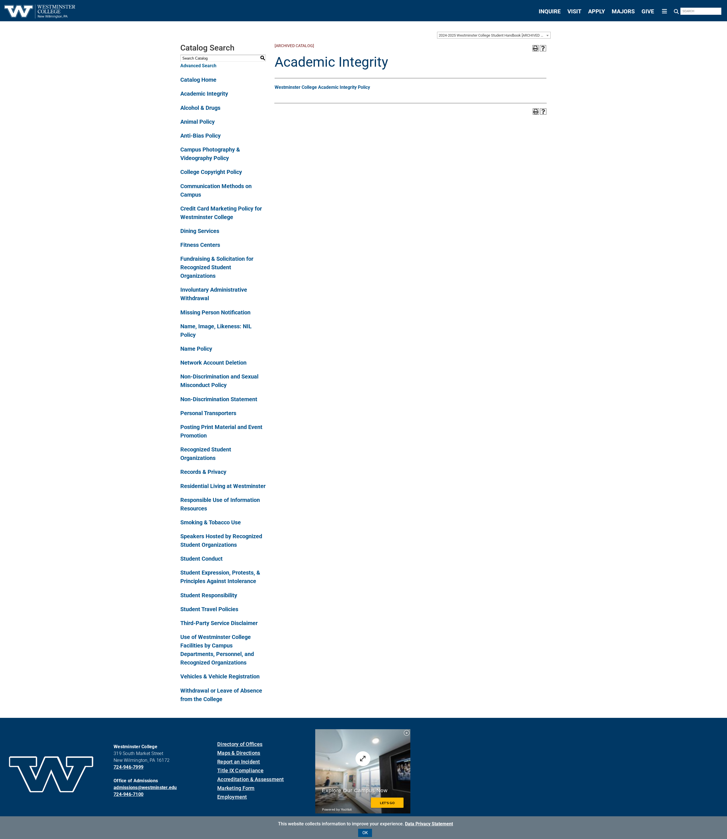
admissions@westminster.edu (145, 787)
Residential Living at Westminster (223, 486)
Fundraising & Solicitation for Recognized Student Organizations (216, 267)
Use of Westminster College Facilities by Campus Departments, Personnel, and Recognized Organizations (217, 650)
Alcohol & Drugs (200, 107)
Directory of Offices (239, 744)
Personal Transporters (208, 413)
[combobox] (494, 35)
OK (365, 832)
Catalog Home (198, 79)
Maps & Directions (238, 753)
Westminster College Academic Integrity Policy (322, 87)
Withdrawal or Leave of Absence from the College (221, 695)
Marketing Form (236, 788)
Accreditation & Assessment (250, 779)
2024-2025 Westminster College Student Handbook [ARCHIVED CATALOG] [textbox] (494, 35)
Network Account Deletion (213, 362)
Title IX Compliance (240, 770)
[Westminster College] (39, 16)
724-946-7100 (128, 794)
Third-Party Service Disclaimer (219, 623)
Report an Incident (238, 762)
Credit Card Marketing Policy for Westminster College (221, 212)
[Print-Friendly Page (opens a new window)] (535, 48)
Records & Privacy (203, 471)
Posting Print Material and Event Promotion (221, 431)
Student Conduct (201, 558)
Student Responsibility (208, 595)
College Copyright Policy (211, 172)
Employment (232, 797)
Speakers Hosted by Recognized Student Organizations (221, 540)
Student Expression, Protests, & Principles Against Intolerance (220, 576)
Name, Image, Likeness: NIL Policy (216, 330)
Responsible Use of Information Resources (220, 504)
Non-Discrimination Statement (218, 399)
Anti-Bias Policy (200, 135)
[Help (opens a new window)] (543, 48)
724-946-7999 (128, 767)
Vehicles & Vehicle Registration (220, 676)
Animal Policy (197, 121)
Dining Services (199, 231)
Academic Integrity (204, 93)
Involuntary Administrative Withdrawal (213, 294)
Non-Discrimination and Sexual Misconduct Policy (219, 380)
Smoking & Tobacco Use (210, 522)
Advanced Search (198, 65)
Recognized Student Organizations (205, 453)
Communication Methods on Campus (216, 190)
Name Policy (196, 348)
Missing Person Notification (215, 312)
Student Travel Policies (209, 609)
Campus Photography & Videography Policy (210, 153)
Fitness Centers (200, 244)
